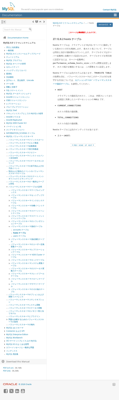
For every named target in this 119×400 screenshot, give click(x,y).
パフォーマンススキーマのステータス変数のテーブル (27, 269)
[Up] (40, 21)
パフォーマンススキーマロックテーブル (27, 260)
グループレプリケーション (17, 107)
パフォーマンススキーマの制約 (22, 324)
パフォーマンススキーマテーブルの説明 (25, 186)
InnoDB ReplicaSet (14, 120)
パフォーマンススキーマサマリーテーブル (27, 285)
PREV (75, 145)
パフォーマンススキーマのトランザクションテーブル (27, 222)
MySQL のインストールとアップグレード (23, 53)
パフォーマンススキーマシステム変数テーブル (27, 264)
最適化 (9, 73)
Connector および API (15, 331)
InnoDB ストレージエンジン (18, 97)
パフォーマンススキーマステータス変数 (25, 308)
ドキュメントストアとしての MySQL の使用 (24, 113)
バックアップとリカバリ (16, 70)
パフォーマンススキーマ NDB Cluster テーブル (28, 255)
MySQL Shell (11, 110)
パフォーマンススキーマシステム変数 (24, 305)
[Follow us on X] (11, 392)
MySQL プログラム (14, 60)
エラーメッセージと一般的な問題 (20, 347)
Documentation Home (18, 37)
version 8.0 (103, 24)
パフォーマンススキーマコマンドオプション (26, 300)
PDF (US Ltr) (8, 368)
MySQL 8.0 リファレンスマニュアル (68, 23)
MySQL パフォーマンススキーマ (19, 136)
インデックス (11, 351)
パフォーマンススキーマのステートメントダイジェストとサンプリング (26, 177)
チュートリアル (12, 57)
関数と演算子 (11, 87)
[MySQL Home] (9, 6)
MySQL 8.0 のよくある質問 (17, 344)
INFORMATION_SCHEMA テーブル (20, 133)
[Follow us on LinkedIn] (17, 392)
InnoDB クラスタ (13, 117)
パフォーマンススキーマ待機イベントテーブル (27, 206)
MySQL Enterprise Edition (17, 334)
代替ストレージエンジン (16, 100)
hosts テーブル (19, 233)
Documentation (12, 15)
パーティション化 (13, 126)
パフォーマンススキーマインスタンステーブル (27, 201)
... (86, 23)
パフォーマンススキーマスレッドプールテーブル (27, 274)
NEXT (90, 145)
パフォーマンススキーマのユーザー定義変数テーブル (27, 245)
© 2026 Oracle (25, 384)
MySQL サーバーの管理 (16, 63)
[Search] (30, 29)
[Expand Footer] (114, 384)
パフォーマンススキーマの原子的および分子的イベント (26, 167)
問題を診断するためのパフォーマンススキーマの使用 (26, 320)
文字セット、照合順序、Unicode (20, 80)
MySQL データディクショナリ (18, 93)
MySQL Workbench (14, 337)
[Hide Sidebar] (4, 22)
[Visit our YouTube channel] (22, 392)
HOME (81, 145)
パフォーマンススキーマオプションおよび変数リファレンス (26, 295)
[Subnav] (5, 50)
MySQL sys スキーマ (14, 327)
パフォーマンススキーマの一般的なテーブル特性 (26, 182)
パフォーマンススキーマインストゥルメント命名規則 (26, 156)
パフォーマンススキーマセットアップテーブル (27, 196)
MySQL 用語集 (12, 354)
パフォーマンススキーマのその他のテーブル (27, 290)
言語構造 (10, 77)
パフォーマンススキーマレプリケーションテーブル (27, 250)
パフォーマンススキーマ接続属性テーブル (27, 240)
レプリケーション (13, 103)
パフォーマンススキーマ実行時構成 (23, 149)
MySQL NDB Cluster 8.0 (16, 123)
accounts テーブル (21, 229)
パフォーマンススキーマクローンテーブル (27, 280)
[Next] (44, 21)
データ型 (10, 83)
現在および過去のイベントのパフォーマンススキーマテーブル (26, 172)
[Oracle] (10, 384)
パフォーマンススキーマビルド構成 (23, 143)
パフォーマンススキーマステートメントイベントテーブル (27, 217)
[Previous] (33, 21)
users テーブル (19, 236)
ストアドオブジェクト (15, 129)
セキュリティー (12, 67)
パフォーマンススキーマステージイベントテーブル (27, 212)
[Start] (36, 21)
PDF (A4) (7, 371)
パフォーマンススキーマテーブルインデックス (27, 191)
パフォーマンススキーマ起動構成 (22, 146)
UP (86, 145)
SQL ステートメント (14, 90)
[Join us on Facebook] (5, 392)
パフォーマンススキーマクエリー (22, 152)
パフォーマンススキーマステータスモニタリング (26, 162)
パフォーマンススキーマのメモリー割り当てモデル (26, 312)
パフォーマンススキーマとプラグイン (24, 316)
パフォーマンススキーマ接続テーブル (26, 226)
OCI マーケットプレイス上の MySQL (21, 340)
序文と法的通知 (12, 47)
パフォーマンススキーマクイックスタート (26, 139)
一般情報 (10, 50)
